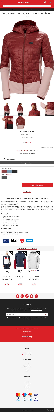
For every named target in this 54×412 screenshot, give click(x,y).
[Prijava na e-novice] (46, 314)
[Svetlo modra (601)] (9, 171)
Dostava (27, 369)
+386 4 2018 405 (28, 352)
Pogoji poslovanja (27, 366)
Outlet (27, 389)
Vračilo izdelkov (27, 371)
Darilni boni (27, 387)
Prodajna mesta (27, 383)
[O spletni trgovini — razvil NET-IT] (50, 410)
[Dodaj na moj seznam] (1, 255)
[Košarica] (50, 2)
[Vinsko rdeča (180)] (4, 171)
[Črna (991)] (15, 171)
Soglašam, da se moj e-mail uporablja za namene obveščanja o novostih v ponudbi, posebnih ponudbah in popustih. (27, 318)
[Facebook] (17, 296)
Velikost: (6, 174)
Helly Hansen (31, 153)
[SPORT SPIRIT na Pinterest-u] (36, 296)
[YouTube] (31, 296)
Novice (27, 385)
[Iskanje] (50, 6)
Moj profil (27, 364)
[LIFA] (14, 241)
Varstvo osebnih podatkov (36, 310)
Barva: (6, 168)
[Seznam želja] (45, 2)
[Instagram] (22, 296)
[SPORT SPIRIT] (24, 2)
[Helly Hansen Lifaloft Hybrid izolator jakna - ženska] (27, 60)
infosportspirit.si (28, 354)
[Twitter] (27, 296)
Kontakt (27, 381)
